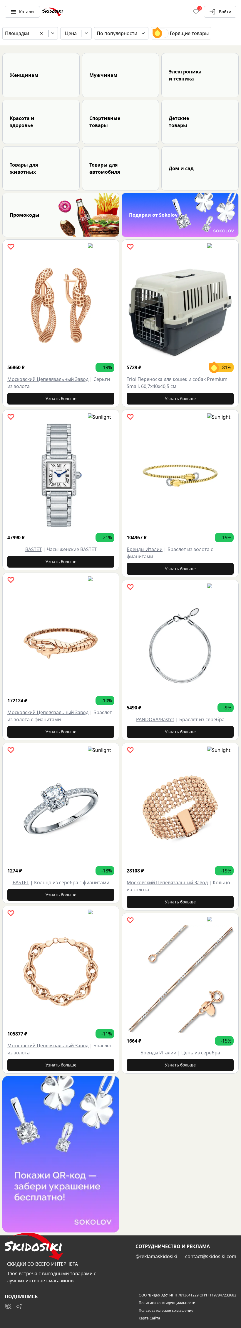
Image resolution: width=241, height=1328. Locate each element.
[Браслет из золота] (60, 971)
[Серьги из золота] (60, 305)
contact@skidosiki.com (210, 1256)
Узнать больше (61, 398)
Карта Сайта (149, 1318)
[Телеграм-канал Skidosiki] (18, 1306)
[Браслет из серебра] (180, 645)
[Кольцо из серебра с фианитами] (60, 808)
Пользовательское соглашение (166, 1310)
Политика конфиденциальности (167, 1303)
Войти (225, 11)
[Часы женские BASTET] (60, 475)
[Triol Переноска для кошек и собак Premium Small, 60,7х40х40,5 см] (180, 305)
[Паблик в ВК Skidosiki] (8, 1306)
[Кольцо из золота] (180, 808)
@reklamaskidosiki (156, 1256)
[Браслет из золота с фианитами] (60, 638)
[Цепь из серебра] (180, 979)
